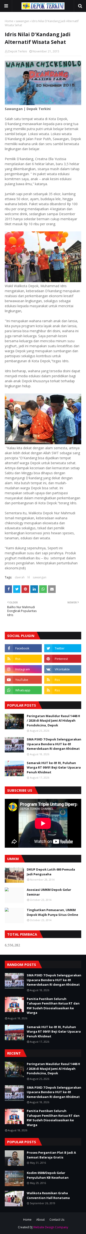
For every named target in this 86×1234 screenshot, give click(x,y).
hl (28, 577)
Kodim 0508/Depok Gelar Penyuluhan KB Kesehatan (48, 1175)
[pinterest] (62, 659)
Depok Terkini (17, 51)
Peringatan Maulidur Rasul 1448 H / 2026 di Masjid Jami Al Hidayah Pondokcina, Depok (53, 720)
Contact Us (56, 1220)
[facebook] (23, 648)
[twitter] (62, 648)
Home (9, 21)
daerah (20, 577)
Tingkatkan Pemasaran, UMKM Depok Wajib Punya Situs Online (52, 912)
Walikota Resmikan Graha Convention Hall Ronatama (48, 1195)
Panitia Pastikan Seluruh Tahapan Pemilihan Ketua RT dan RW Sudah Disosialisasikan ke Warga (53, 1006)
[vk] (62, 669)
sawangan (22, 21)
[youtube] (23, 680)
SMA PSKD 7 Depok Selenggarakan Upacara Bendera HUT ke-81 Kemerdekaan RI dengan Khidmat (54, 744)
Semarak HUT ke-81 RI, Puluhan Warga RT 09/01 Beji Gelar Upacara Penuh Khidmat (54, 767)
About (40, 1220)
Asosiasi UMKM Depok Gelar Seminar (49, 892)
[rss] (23, 659)
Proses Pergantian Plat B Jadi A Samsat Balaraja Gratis (51, 1154)
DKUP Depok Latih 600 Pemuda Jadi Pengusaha (51, 871)
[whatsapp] (23, 690)
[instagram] (23, 669)
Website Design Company (50, 1227)
